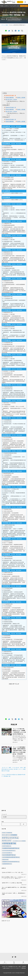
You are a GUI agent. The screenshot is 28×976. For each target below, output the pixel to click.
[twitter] (9, 30)
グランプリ (7, 841)
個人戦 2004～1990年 (11, 99)
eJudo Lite (4, 966)
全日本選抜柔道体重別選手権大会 (11, 857)
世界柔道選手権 (9, 843)
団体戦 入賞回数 (21, 97)
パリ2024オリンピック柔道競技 (19, 840)
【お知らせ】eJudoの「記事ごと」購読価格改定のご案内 (13, 894)
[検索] (23, 824)
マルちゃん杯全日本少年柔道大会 (14, 19)
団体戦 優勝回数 (10, 97)
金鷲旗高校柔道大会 (7, 863)
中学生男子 (6, 105)
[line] (6, 30)
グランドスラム (11, 838)
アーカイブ (4, 814)
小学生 (5, 93)
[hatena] (19, 30)
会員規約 (24, 966)
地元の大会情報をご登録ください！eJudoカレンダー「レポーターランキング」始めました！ (13, 877)
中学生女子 (6, 117)
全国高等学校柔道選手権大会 (11, 848)
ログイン (20, 2)
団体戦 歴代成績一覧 (11, 107)
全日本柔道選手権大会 (9, 855)
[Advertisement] (14, 76)
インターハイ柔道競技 (10, 835)
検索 (3, 821)
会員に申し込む (24, 5)
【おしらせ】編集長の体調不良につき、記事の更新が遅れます (14, 888)
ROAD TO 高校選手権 (7, 832)
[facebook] (15, 30)
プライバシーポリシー (15, 968)
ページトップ (5, 963)
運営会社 (24, 968)
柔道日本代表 (5, 859)
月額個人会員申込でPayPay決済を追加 (9, 6)
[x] (12, 30)
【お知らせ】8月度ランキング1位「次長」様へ (12, 872)
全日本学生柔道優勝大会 (7, 852)
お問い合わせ (6, 968)
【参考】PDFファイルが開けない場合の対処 (12, 882)
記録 (4, 19)
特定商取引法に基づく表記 (14, 966)
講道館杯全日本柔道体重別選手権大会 (11, 861)
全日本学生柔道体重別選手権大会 (9, 850)
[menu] (25, 2)
